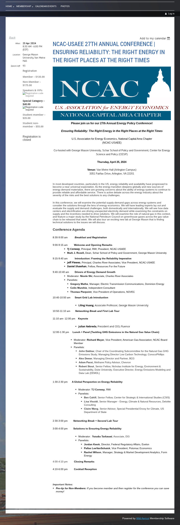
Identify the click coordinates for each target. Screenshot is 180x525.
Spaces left (15, 65)
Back (12, 37)
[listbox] (155, 38)
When (17, 43)
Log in (171, 13)
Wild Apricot (142, 518)
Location (16, 54)
